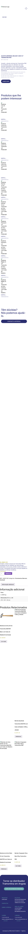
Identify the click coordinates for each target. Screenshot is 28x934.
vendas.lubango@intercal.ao (21, 919)
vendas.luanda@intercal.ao (7, 919)
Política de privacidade (20, 899)
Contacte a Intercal (14, 321)
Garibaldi (2, 580)
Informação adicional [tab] (8, 584)
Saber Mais (6, 81)
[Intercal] (5, 6)
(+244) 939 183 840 (18, 917)
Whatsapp (6, 920)
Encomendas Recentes (20, 911)
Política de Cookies (19, 901)
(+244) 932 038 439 (5, 917)
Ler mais (3, 641)
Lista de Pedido (18, 908)
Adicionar (8, 573)
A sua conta (18, 909)
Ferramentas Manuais (21, 578)
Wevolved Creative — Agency (17, 931)
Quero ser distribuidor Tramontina (14, 888)
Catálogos (4, 899)
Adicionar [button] (18, 736)
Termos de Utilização (20, 902)
